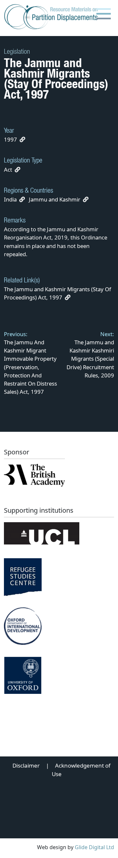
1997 (10, 139)
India (10, 199)
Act (8, 169)
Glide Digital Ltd (94, 847)
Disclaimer (26, 765)
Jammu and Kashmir (54, 199)
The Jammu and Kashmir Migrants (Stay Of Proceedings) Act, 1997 (57, 293)
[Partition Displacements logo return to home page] (52, 17)
